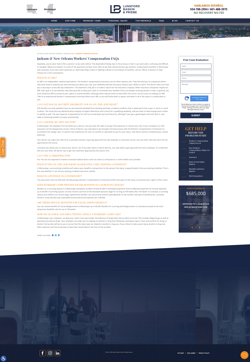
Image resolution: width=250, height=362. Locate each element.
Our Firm (70, 21)
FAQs (161, 21)
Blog (175, 21)
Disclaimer (191, 353)
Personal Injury (118, 21)
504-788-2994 (199, 9)
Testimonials (143, 21)
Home (54, 21)
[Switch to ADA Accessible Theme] (3, 359)
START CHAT (235, 342)
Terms (201, 99)
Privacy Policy (204, 353)
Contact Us (192, 21)
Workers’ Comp (92, 21)
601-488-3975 (218, 9)
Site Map (180, 353)
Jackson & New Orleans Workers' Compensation (55, 53)
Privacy (197, 99)
